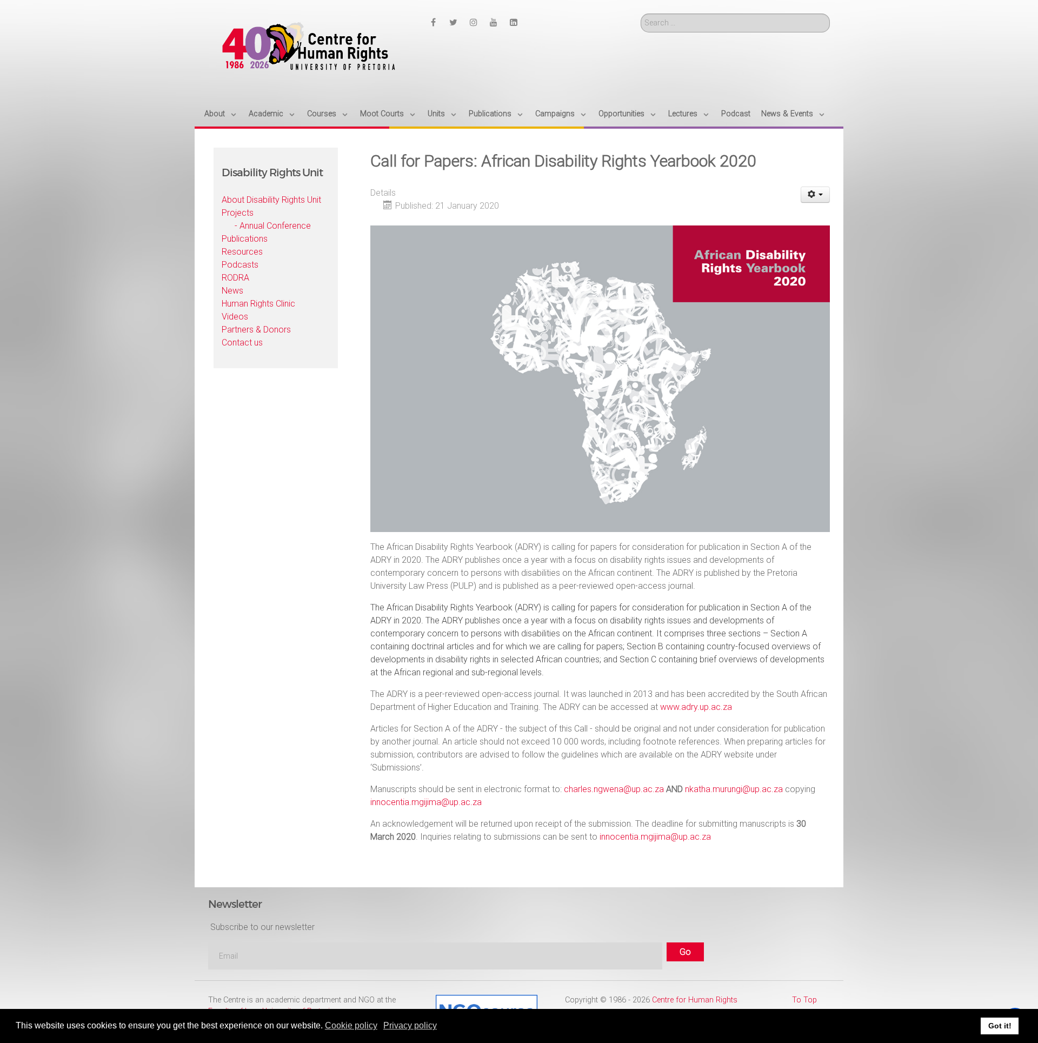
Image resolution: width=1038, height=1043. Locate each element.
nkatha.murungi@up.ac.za (734, 789)
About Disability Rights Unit (271, 200)
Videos (235, 316)
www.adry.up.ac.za (696, 707)
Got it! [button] (1000, 1025)
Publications (245, 239)
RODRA (235, 278)
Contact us (242, 342)
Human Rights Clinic (258, 303)
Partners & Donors (256, 329)
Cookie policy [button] (351, 1025)
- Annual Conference (273, 226)
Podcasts (240, 265)
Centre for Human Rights (694, 1000)
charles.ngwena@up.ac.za (614, 789)
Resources (242, 252)
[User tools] (815, 195)
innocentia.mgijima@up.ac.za (426, 802)
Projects (238, 213)
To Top (804, 1000)
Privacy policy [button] (410, 1025)
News (232, 290)
